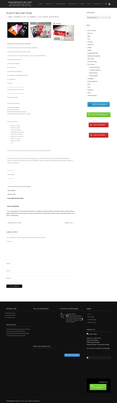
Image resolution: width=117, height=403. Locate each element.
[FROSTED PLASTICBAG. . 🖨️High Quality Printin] (63, 338)
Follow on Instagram (73, 355)
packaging (38, 211)
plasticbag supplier (66, 213)
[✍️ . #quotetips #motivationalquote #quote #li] (69, 326)
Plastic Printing (93, 73)
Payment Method (92, 81)
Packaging (90, 78)
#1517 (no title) (92, 30)
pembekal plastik (14, 213)
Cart (89, 39)
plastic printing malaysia (44, 213)
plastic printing (34, 213)
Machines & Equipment (94, 56)
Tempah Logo (70, 222)
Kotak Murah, (21, 335)
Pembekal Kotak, (11, 333)
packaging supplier (59, 211)
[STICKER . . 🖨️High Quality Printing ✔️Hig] (63, 326)
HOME (41, 3)
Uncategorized (54, 17)
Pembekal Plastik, (20, 331)
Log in (89, 314)
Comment (9, 241)
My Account (91, 59)
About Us (49, 3)
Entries (91, 317)
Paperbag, (21, 329)
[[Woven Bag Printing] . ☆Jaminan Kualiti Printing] (80, 338)
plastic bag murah (24, 213)
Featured (45, 17)
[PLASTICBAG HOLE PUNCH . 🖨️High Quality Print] (74, 326)
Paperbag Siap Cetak (13, 222)
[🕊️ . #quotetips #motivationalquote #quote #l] (69, 344)
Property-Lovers (10, 317)
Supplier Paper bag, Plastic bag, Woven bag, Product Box (20, 5)
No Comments (32, 17)
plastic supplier (56, 213)
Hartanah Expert (11, 315)
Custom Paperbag (94, 67)
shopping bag (14, 215)
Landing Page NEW (93, 53)
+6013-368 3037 (11, 190)
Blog (89, 3)
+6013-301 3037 (11, 194)
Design (82, 3)
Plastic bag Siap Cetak (19, 13)
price (89, 87)
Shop (89, 92)
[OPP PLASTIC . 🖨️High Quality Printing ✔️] (80, 326)
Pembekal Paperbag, (12, 329)
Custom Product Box (95, 70)
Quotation (90, 90)
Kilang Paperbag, (20, 333)
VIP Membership (92, 95)
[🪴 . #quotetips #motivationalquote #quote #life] (80, 349)
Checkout (90, 42)
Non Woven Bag (92, 61)
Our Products (61, 3)
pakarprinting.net (20, 2)
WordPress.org (92, 322)
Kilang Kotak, (14, 335)
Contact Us (98, 3)
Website (8, 278)
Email (8, 271)
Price (89, 84)
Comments (92, 319)
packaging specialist (47, 211)
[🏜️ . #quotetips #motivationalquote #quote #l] (80, 332)
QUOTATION (72, 3)
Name (8, 263)
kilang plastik (14, 211)
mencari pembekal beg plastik (27, 211)
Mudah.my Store (11, 313)
